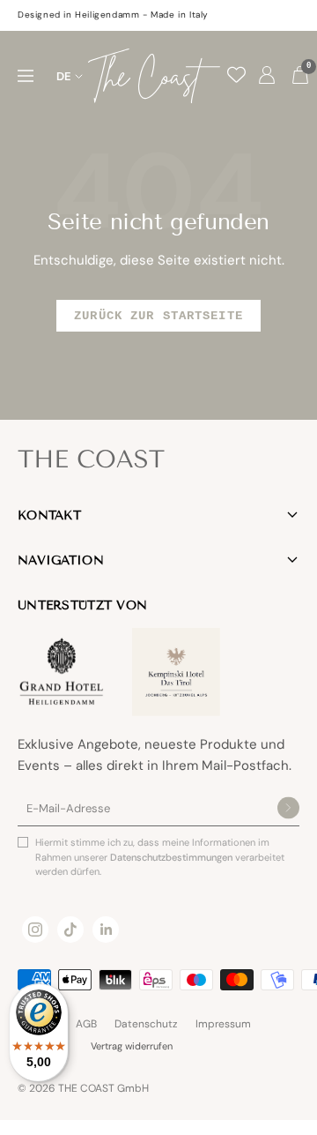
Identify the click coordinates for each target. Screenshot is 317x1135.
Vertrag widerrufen (132, 1046)
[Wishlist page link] (236, 74)
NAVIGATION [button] (61, 560)
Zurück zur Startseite (158, 316)
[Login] (267, 76)
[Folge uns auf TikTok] (70, 929)
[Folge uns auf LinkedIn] (105, 929)
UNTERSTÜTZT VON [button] (82, 605)
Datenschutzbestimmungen (172, 857)
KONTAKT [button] (49, 515)
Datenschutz (146, 1024)
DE (63, 76)
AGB (86, 1024)
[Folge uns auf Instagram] (35, 929)
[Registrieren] (288, 809)
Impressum (223, 1024)
